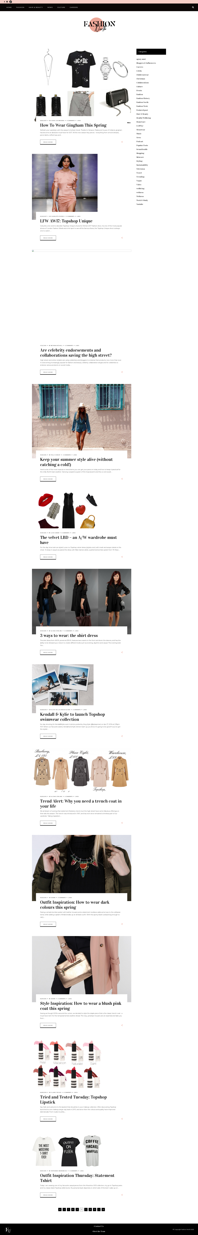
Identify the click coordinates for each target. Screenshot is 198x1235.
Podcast (139, 141)
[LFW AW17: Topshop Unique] (65, 187)
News (138, 137)
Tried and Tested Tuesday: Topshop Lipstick (73, 1099)
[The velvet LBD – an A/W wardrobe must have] (68, 513)
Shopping (140, 153)
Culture (139, 86)
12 (90, 1209)
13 (94, 1209)
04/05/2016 (43, 1092)
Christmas (140, 79)
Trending (140, 177)
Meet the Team (99, 1231)
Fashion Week (142, 106)
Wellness (140, 196)
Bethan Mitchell (57, 345)
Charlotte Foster (57, 216)
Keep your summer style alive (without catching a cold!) (76, 462)
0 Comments (71, 120)
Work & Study (142, 200)
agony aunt (141, 59)
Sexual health (141, 149)
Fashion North (142, 102)
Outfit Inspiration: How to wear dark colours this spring (74, 905)
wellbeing (140, 188)
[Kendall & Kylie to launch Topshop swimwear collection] (63, 688)
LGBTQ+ (140, 126)
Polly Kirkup (55, 455)
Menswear (140, 130)
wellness (139, 192)
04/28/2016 (43, 709)
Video (138, 184)
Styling (139, 161)
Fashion (139, 94)
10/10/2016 (43, 631)
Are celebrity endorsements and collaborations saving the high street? (76, 352)
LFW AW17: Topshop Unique (66, 221)
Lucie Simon (55, 533)
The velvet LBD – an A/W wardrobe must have (78, 540)
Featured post (142, 110)
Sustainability (142, 165)
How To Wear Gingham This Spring (73, 125)
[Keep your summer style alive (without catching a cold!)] (81, 421)
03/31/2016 (43, 1171)
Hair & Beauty (142, 114)
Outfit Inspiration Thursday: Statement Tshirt (77, 1178)
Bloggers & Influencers (146, 63)
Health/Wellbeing (143, 118)
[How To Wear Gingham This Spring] (81, 86)
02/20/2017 (43, 216)
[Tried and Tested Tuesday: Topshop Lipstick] (68, 1066)
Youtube (139, 204)
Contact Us (99, 1226)
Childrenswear (142, 75)
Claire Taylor (56, 1092)
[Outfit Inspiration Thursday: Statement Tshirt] (68, 1152)
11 (86, 1209)
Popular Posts (142, 145)
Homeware (140, 122)
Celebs (139, 71)
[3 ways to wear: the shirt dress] (81, 601)
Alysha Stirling (56, 631)
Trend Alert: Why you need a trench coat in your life (81, 803)
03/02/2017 (43, 120)
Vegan (139, 181)
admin (53, 897)
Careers (139, 67)
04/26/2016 (43, 796)
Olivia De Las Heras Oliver (60, 709)
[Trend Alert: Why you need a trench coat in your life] (81, 774)
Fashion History (143, 98)
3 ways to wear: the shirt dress (69, 635)
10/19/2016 (43, 533)
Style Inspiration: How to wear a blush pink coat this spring (80, 1006)
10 (81, 1209)
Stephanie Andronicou (59, 1171)
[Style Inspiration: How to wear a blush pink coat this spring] (81, 969)
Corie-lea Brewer (57, 120)
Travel (139, 173)
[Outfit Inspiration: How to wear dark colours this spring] (81, 868)
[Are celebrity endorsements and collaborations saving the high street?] (81, 299)
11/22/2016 (43, 345)
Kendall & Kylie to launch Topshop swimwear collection (72, 717)
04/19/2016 (43, 998)
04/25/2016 (43, 897)
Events (139, 90)
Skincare (140, 157)
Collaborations (142, 83)
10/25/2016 (43, 455)
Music (138, 133)
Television (140, 169)
